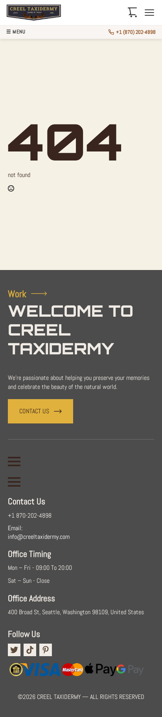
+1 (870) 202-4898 (136, 32)
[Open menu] (149, 12)
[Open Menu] (14, 461)
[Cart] (132, 12)
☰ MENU (15, 32)
